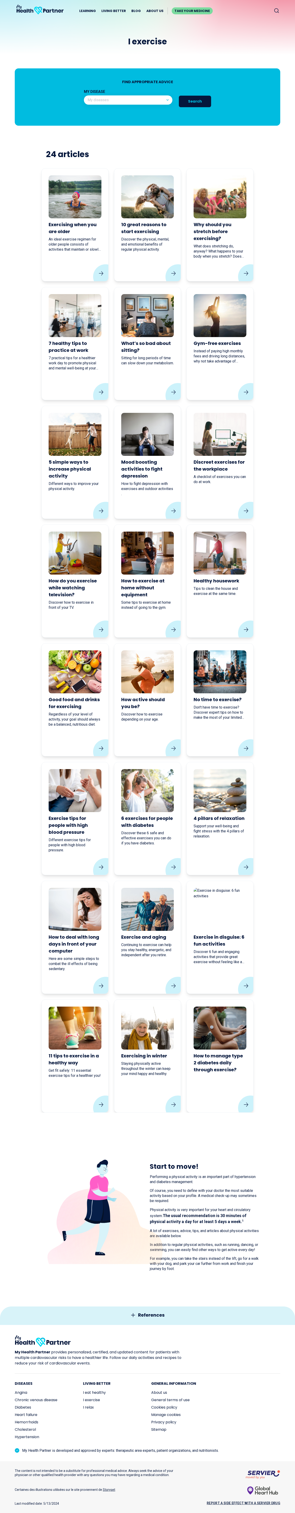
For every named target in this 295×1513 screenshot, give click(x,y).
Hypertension (27, 1437)
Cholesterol (25, 1429)
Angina (21, 1392)
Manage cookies (166, 1414)
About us (154, 11)
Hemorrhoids (26, 1422)
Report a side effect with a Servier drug (243, 1503)
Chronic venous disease (36, 1400)
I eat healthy (94, 1392)
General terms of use (170, 1400)
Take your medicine (192, 11)
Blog (136, 11)
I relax (88, 1407)
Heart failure (26, 1414)
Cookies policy (164, 1407)
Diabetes (23, 1407)
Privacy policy (163, 1422)
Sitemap (158, 1429)
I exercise (91, 1400)
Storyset (109, 1490)
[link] (75, 224)
